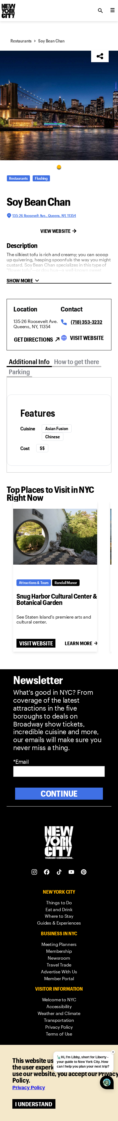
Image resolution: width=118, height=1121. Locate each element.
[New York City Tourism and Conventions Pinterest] (83, 872)
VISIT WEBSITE (36, 643)
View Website (55, 231)
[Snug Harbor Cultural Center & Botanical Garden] (55, 537)
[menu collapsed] (112, 11)
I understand (33, 1103)
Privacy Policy (28, 1087)
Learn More (78, 643)
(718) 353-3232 (86, 322)
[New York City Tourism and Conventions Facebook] (46, 872)
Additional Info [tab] (29, 361)
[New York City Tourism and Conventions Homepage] (59, 843)
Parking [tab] (19, 372)
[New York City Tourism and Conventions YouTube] (71, 872)
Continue (59, 793)
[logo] (8, 9)
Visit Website (86, 337)
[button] (59, 105)
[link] (59, 902)
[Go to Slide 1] (59, 166)
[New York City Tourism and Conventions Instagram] (34, 872)
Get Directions (33, 339)
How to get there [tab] (76, 361)
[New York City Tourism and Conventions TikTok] (59, 872)
